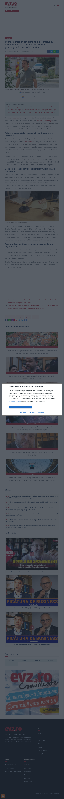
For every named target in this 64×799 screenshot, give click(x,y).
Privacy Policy (40, 412)
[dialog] (32, 399)
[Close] (59, 386)
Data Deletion (23, 412)
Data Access (32, 412)
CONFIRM (21, 407)
